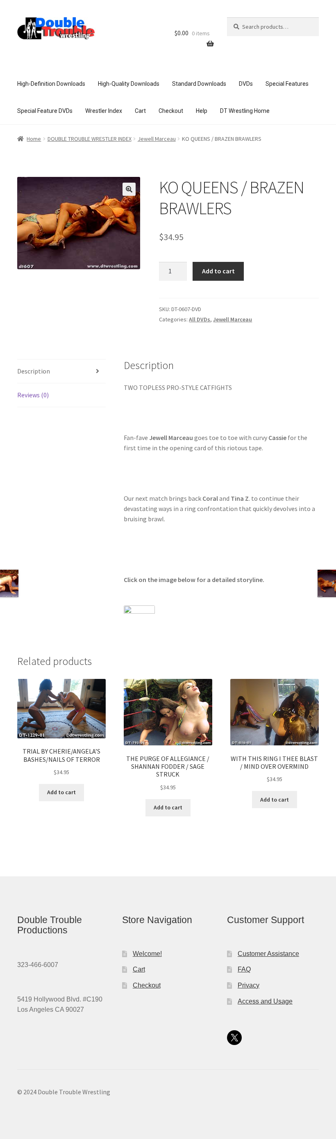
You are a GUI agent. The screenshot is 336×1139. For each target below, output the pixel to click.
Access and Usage (265, 1001)
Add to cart (218, 271)
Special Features (287, 83)
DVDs (246, 83)
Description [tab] (33, 371)
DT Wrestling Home (245, 111)
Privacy (248, 985)
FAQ (244, 969)
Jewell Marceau (157, 138)
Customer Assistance (268, 953)
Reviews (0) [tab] (33, 395)
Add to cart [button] (61, 792)
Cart (140, 111)
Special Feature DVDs (45, 111)
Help (201, 111)
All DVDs (199, 319)
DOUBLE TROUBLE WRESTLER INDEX (90, 138)
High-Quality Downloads (128, 83)
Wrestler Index (103, 111)
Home (34, 138)
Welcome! (147, 953)
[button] (129, 189)
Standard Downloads (199, 83)
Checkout (171, 111)
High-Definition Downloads (51, 83)
